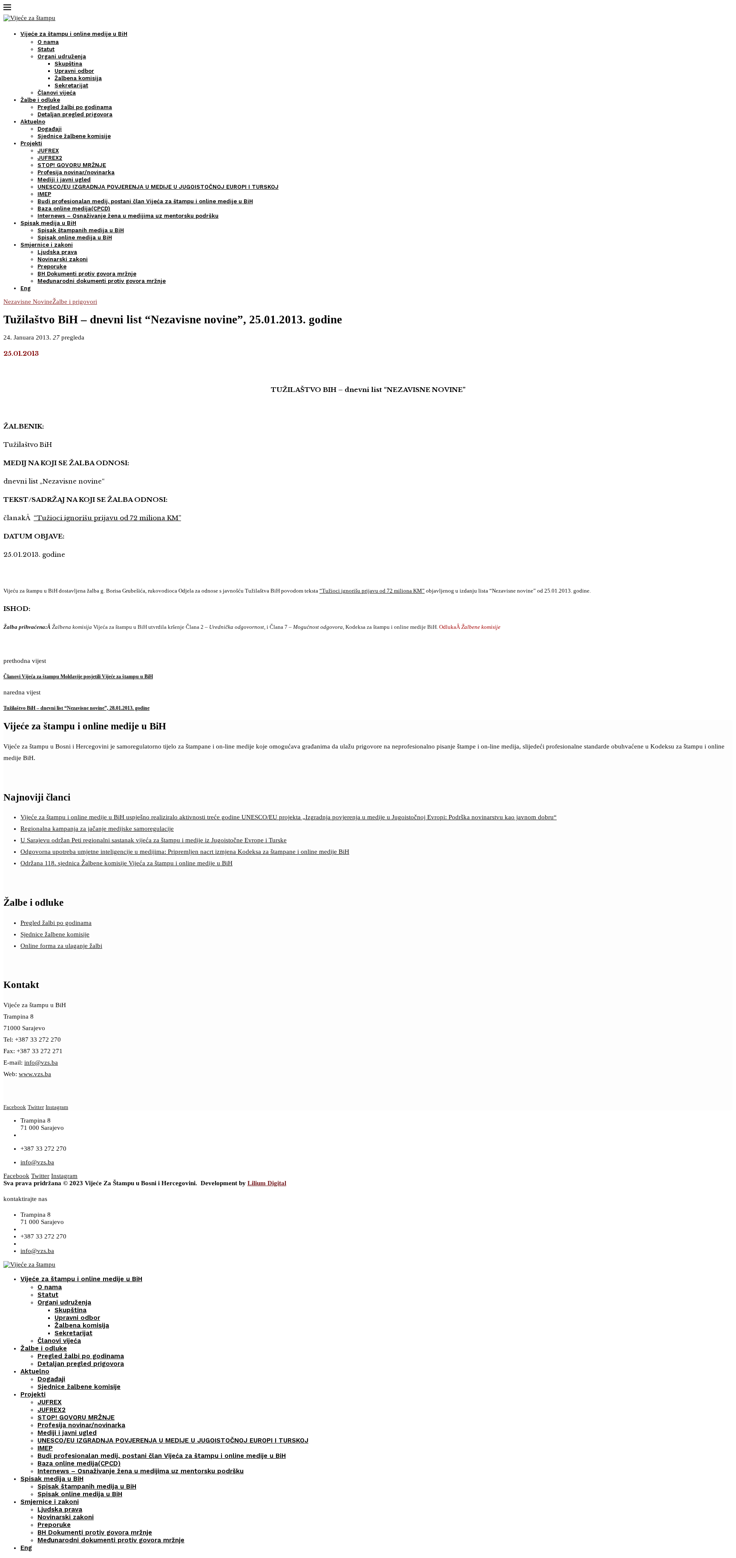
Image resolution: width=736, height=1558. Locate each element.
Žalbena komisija (78, 78)
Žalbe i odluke (40, 100)
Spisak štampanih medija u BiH (80, 230)
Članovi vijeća (56, 92)
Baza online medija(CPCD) (73, 208)
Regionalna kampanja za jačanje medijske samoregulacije (97, 828)
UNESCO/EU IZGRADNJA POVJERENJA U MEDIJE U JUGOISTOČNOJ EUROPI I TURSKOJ (158, 187)
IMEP (44, 194)
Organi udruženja (61, 56)
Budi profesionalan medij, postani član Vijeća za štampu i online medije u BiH (145, 201)
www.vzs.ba (35, 1074)
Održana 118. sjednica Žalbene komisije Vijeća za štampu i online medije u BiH (126, 863)
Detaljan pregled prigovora (74, 114)
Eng (25, 288)
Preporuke (51, 266)
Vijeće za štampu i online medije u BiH (73, 34)
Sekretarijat (71, 85)
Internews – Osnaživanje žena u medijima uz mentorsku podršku (127, 216)
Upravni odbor (74, 71)
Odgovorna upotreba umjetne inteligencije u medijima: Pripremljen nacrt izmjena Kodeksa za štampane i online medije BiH (184, 851)
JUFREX (48, 150)
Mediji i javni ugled (64, 179)
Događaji (49, 129)
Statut (46, 49)
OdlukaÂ (469, 627)
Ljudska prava (57, 252)
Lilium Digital (266, 1183)
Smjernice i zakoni (46, 245)
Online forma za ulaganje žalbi (61, 945)
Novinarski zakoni (62, 259)
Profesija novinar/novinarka (76, 172)
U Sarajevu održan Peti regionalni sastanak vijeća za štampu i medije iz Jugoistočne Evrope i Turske (153, 840)
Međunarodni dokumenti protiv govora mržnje (101, 281)
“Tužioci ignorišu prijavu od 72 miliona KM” (107, 518)
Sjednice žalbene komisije (74, 136)
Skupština (68, 63)
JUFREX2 (49, 158)
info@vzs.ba (41, 1062)
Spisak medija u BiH (48, 223)
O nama (48, 42)
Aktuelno (32, 121)
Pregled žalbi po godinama (74, 107)
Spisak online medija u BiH (74, 237)
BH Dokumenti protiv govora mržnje (86, 274)
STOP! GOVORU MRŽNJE (71, 165)
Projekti (31, 143)
